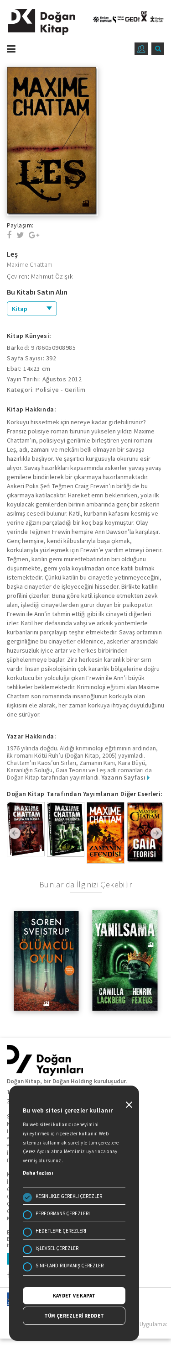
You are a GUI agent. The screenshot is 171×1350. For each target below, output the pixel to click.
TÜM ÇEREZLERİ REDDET (74, 1316)
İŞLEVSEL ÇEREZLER (57, 1248)
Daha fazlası (38, 1173)
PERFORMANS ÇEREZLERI (63, 1213)
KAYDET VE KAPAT (74, 1295)
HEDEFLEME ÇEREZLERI (61, 1231)
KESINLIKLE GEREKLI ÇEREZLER (69, 1196)
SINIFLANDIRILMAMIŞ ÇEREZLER (70, 1265)
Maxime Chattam (30, 264)
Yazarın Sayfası (124, 777)
